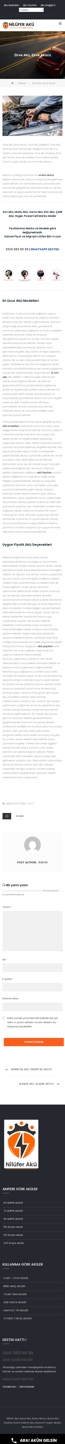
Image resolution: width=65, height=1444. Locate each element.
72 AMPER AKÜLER (13, 1211)
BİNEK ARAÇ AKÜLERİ (14, 1286)
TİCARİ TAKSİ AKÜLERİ (15, 1294)
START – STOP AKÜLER (16, 1278)
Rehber (20, 816)
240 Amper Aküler (14, 1243)
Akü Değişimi (48, 5)
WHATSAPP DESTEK (44, 249)
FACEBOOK (9, 1386)
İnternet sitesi (10, 998)
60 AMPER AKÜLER (13, 1202)
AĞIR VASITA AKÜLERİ (15, 1302)
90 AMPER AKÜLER (13, 1219)
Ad (4, 959)
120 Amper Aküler (13, 1235)
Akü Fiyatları (30, 5)
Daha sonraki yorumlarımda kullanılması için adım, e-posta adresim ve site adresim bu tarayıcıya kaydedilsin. (32, 1022)
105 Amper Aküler (13, 1227)
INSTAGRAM (27, 1386)
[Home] (13, 83)
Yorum (7, 907)
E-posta (8, 979)
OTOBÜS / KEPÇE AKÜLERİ (18, 1318)
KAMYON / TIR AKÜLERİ (16, 1310)
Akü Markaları (11, 5)
